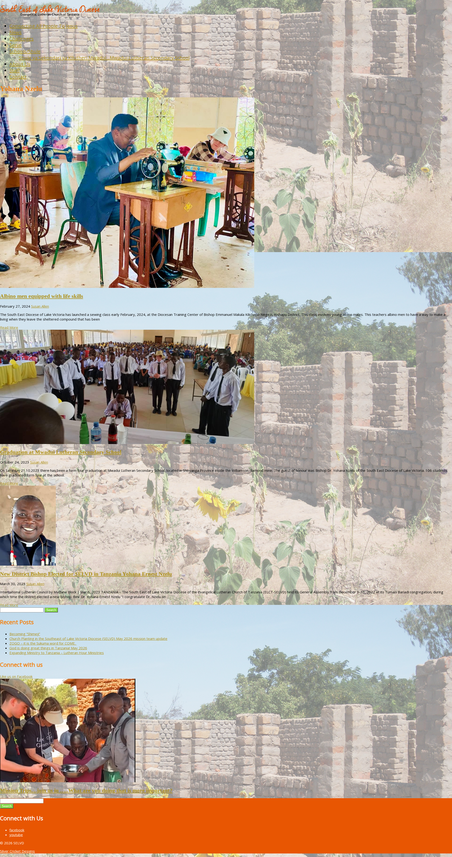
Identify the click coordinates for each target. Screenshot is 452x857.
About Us (19, 64)
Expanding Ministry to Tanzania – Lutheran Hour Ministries (56, 652)
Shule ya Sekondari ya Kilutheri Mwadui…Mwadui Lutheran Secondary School (104, 58)
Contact (18, 77)
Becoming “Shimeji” (24, 633)
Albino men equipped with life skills (41, 296)
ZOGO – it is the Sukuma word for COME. (43, 643)
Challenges (21, 39)
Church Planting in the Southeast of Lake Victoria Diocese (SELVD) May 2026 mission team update (88, 638)
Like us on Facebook (16, 676)
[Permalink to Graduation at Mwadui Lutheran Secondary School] (127, 442)
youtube (16, 834)
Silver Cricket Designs (17, 851)
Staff (14, 70)
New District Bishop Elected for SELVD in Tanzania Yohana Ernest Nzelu (86, 574)
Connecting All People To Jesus (43, 26)
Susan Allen (40, 306)
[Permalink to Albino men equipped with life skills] (127, 286)
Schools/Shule (24, 51)
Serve (15, 45)
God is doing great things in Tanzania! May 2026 (48, 648)
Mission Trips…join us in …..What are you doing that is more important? (86, 791)
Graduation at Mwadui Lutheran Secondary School (60, 452)
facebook (16, 830)
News (15, 32)
